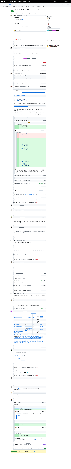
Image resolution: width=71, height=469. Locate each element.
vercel (16, 65)
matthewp (41, 317)
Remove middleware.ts (18, 280)
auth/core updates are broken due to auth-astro (27, 448)
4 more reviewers (49, 19)
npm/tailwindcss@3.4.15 (17, 342)
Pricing (29, 1)
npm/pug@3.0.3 (21, 341)
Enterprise (24, 1)
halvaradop (16, 400)
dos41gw (15, 293)
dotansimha (41, 326)
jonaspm (15, 262)
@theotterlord (16, 242)
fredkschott (41, 316)
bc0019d (45, 237)
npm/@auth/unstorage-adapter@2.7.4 (33, 336)
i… (35, 194)
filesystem (29, 317)
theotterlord (15, 15)
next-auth (9, 4)
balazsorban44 (17, 86)
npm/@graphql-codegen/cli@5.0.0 (19, 326)
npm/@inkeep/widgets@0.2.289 (18, 334)
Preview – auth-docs (25, 65)
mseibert (15, 378)
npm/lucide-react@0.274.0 (23, 340)
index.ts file (35, 412)
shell (30, 329)
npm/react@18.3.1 (32, 341)
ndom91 (15, 210)
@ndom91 (37, 305)
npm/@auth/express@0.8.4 (24, 336)
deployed (20, 65)
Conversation (15, 13)
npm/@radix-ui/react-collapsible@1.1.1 (22, 337)
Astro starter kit (23, 360)
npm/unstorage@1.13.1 (28, 342)
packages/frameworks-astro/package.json (21, 120)
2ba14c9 (45, 183)
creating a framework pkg (40, 233)
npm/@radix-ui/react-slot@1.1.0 (26, 338)
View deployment (44, 65)
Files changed (33, 13)
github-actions (17, 372)
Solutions (9, 1)
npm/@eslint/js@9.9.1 (17, 324)
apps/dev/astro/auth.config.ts (20, 75)
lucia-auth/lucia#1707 (17, 358)
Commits (21, 13)
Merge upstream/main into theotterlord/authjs (22, 308)
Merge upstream (18, 370)
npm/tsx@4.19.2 (22, 342)
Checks (27, 13)
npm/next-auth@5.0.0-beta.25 (37, 340)
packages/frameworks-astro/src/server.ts (22, 180)
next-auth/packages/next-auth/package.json (19, 95)
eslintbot (41, 324)
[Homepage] (2, 1)
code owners (40, 45)
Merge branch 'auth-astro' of (20, 194)
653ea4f (45, 194)
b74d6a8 (45, 199)
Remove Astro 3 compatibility (20, 282)
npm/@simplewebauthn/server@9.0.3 (36, 338)
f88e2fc (45, 280)
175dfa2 (45, 370)
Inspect (22, 53)
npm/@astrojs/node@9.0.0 (17, 319)
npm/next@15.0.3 (16, 341)
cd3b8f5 (45, 308)
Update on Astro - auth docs (23, 444)
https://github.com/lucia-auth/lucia (19, 355)
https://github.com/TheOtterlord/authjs (29, 194)
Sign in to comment (36, 451)
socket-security (16, 311)
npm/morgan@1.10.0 (30, 340)
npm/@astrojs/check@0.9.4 (18, 317)
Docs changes (17, 237)
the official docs (19, 388)
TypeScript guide (37, 439)
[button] (27, 15)
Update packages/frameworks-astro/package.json (22, 183)
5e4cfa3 (45, 282)
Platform (5, 1)
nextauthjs (4, 4)
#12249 (42, 413)
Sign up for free (14, 451)
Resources (14, 1)
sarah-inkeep (42, 334)
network (29, 334)
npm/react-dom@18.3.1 (26, 341)
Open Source (19, 1)
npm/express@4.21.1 (16, 340)
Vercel (33, 242)
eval (26, 329)
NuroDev (16, 73)
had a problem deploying (22, 202)
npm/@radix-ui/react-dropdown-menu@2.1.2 (34, 337)
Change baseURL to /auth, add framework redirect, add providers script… (26, 199)
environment (27, 326)
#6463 (23, 19)
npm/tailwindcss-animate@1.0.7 (39, 341)
